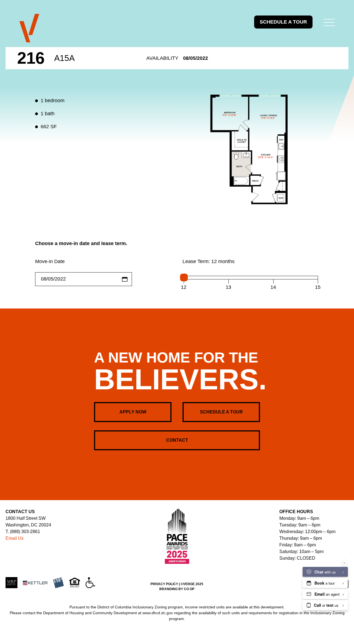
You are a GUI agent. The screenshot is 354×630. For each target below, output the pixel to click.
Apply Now (132, 412)
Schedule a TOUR (283, 22)
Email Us (15, 538)
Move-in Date (50, 261)
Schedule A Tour (221, 412)
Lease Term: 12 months (209, 261)
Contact (177, 440)
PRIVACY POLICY (164, 584)
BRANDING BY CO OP (176, 589)
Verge (29, 28)
